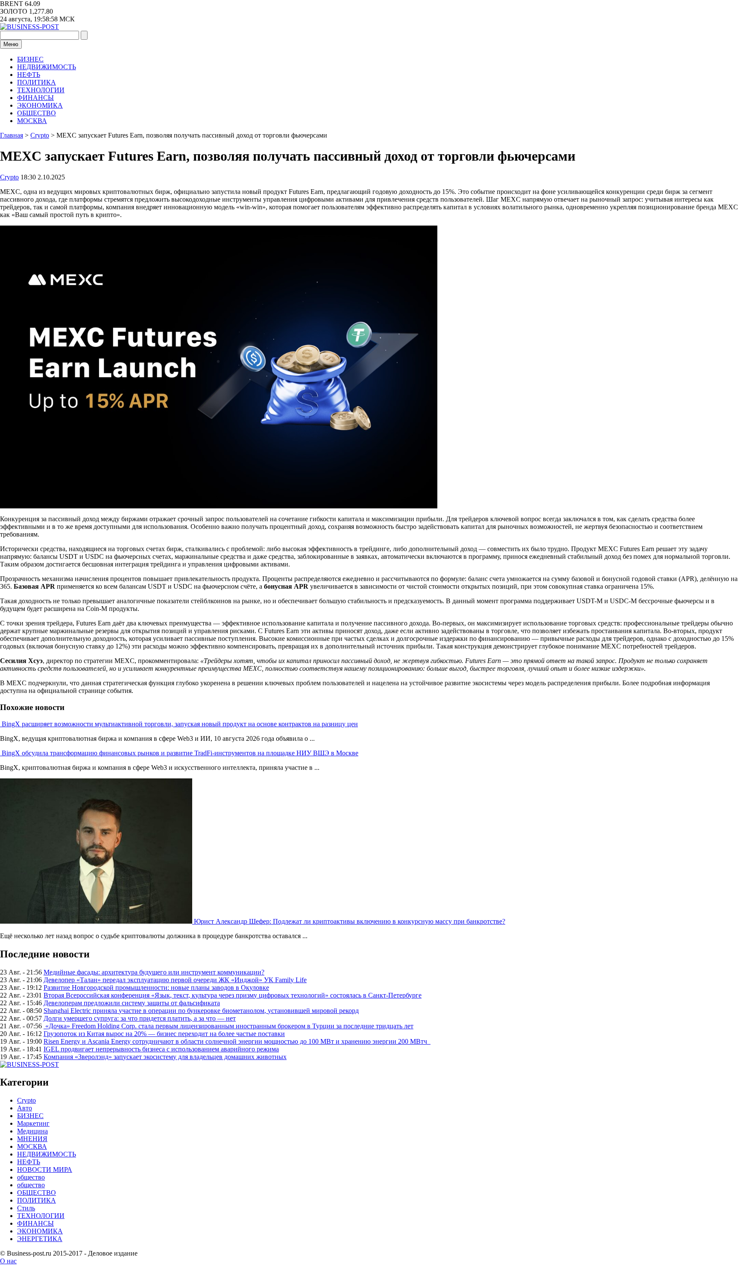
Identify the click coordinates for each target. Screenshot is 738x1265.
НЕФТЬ (28, 74)
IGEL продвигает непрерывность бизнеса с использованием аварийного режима (161, 1049)
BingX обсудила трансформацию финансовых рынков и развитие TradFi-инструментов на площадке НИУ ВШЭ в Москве (180, 753)
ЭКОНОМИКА (40, 105)
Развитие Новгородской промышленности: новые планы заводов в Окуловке (156, 987)
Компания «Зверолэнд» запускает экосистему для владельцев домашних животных (165, 1056)
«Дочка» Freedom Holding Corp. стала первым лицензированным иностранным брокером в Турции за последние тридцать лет (228, 1026)
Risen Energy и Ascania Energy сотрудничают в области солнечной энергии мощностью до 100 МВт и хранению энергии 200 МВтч (237, 1041)
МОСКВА (32, 120)
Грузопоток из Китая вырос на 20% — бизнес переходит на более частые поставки (164, 1033)
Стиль (26, 1208)
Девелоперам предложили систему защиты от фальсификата (132, 1003)
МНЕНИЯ (32, 1138)
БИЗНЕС (30, 59)
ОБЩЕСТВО (36, 113)
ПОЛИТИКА (36, 82)
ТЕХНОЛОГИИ (40, 90)
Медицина (32, 1131)
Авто (24, 1108)
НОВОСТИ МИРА (44, 1169)
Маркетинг (33, 1123)
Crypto (9, 177)
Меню (10, 44)
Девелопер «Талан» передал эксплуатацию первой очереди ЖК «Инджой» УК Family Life (175, 979)
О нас (8, 1261)
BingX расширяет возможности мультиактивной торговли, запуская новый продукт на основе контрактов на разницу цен (180, 724)
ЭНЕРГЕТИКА (39, 1238)
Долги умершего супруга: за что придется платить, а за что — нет (140, 1018)
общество (31, 1177)
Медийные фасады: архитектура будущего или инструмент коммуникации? (154, 972)
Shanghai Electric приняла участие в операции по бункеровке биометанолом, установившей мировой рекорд (201, 1010)
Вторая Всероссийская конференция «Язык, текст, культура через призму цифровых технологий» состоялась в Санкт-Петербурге (233, 995)
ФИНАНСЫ (35, 97)
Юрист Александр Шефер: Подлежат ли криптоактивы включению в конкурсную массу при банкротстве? (349, 921)
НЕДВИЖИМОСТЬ (46, 66)
